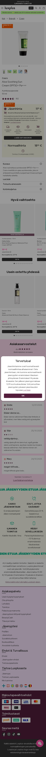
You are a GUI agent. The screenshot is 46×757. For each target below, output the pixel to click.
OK (23, 396)
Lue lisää (26, 390)
